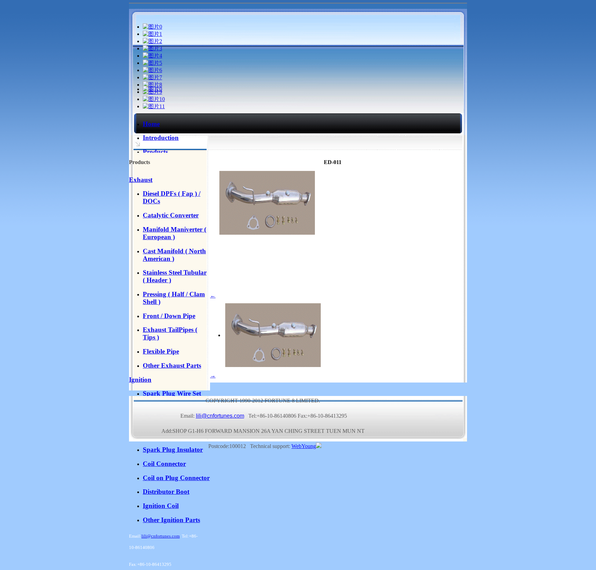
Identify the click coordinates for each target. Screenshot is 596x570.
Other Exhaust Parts (172, 365)
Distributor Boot (166, 491)
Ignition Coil (161, 505)
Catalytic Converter (171, 215)
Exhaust (140, 179)
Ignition (140, 379)
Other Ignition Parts (171, 519)
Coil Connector (164, 463)
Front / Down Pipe (169, 315)
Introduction (161, 137)
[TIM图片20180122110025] (152, 89)
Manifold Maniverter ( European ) (174, 233)
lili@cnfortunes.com (160, 536)
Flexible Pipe (161, 351)
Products (155, 151)
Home (151, 124)
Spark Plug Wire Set (172, 393)
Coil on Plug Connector (176, 477)
